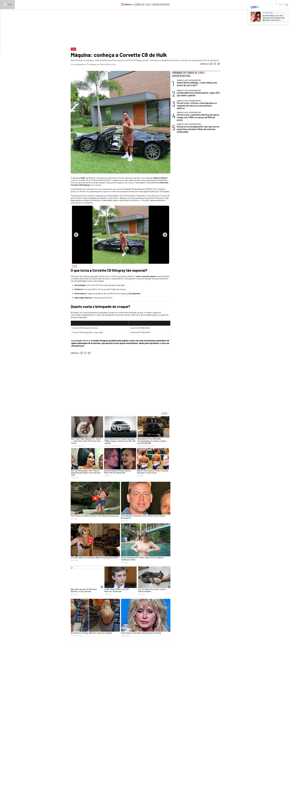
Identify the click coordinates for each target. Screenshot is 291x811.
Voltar (76, 234)
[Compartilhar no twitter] (218, 63)
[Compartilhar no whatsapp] (211, 63)
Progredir (165, 234)
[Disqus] (120, 383)
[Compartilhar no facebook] (214, 63)
